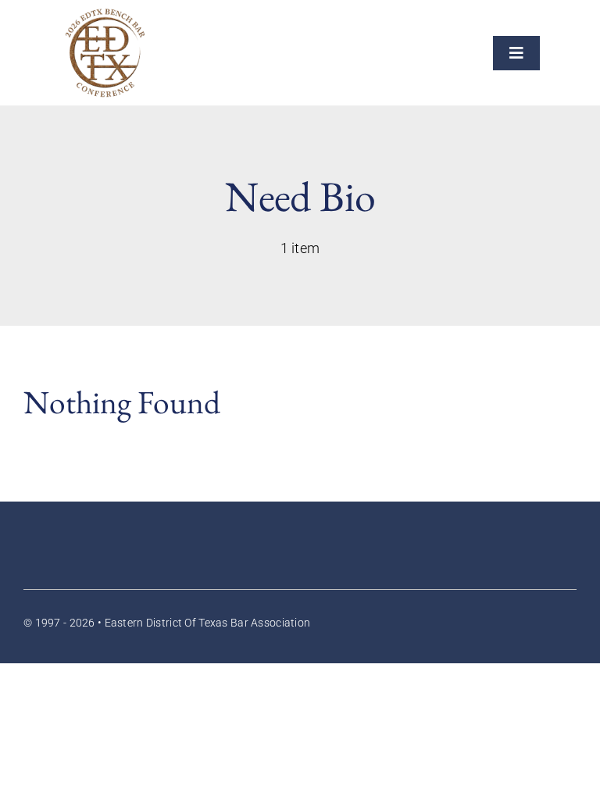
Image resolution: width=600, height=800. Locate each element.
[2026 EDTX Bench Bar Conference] (105, 15)
